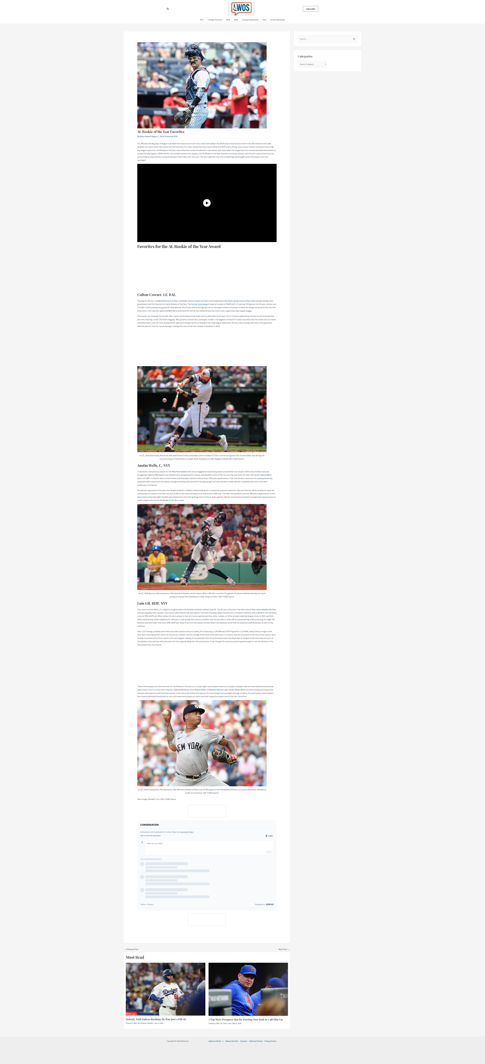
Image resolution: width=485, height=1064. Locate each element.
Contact (243, 1041)
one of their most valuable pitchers (261, 609)
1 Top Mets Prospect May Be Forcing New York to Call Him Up (246, 1019)
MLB (228, 19)
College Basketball (250, 19)
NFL (202, 19)
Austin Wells (266, 475)
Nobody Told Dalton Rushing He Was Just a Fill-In (156, 1019)
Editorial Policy (255, 1041)
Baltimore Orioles (170, 301)
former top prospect (200, 304)
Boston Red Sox (217, 689)
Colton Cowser (194, 301)
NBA (236, 19)
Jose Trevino (173, 497)
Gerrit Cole (184, 612)
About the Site (232, 1041)
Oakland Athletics (181, 689)
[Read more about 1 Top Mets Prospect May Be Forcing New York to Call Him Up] (248, 989)
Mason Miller (200, 689)
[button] (168, 9)
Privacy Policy (270, 1041)
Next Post (284, 949)
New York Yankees (179, 471)
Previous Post (131, 949)
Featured (169, 136)
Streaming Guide (277, 19)
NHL (264, 19)
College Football (215, 19)
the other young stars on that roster (240, 301)
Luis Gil (213, 609)
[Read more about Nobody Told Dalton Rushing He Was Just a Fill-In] (165, 989)
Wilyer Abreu (240, 689)
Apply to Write (215, 1041)
